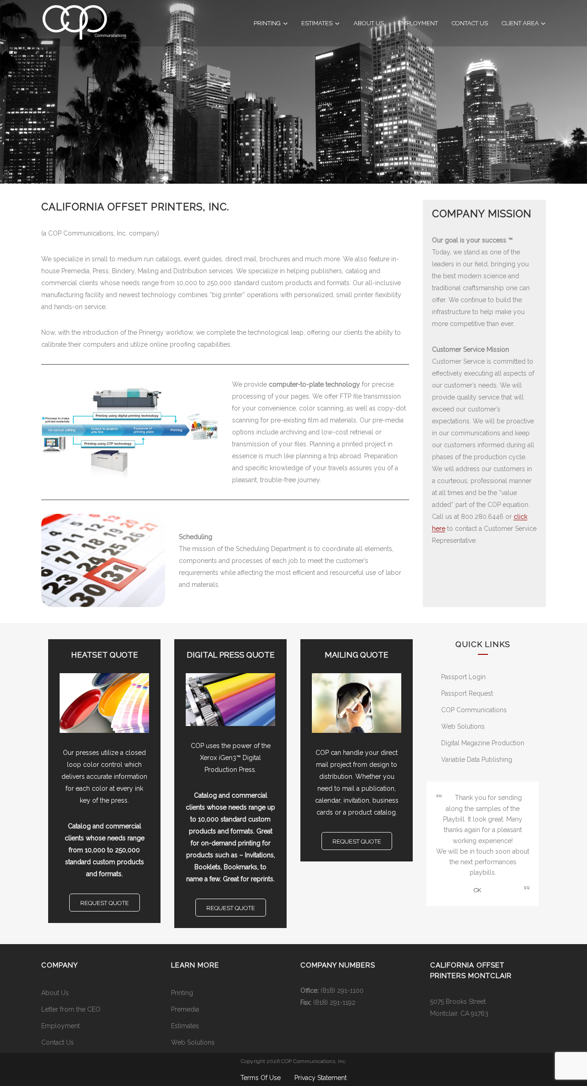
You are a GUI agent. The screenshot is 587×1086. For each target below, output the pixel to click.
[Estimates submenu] (337, 23)
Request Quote (104, 903)
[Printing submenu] (285, 23)
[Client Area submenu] (543, 23)
